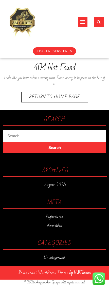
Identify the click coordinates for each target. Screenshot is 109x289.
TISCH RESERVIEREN (54, 51)
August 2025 (55, 185)
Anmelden (54, 225)
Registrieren (54, 217)
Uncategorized (54, 257)
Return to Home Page (58, 97)
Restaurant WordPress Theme (43, 273)
